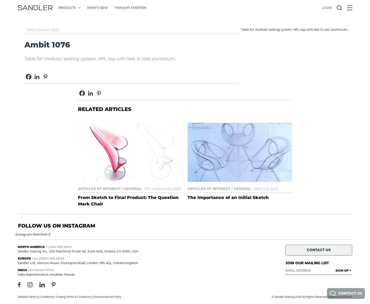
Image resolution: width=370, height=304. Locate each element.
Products (67, 8)
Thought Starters (130, 8)
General (133, 189)
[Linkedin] (37, 77)
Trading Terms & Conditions (73, 296)
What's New (97, 8)
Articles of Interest (99, 189)
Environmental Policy (107, 296)
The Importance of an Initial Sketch (228, 197)
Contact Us (350, 293)
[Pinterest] (45, 77)
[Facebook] (28, 77)
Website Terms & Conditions (36, 296)
